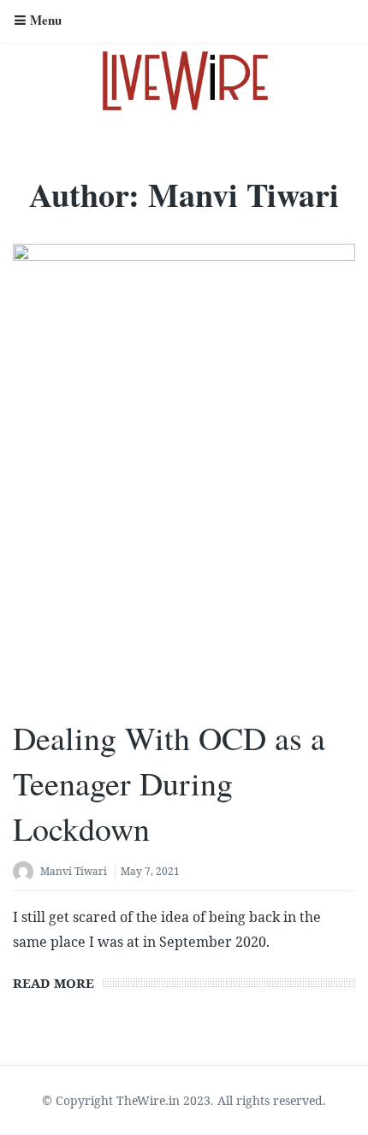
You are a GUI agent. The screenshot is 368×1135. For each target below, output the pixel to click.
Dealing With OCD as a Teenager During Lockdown (169, 783)
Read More (53, 982)
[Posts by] (26, 873)
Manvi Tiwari (73, 871)
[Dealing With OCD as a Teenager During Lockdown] (184, 472)
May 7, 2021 (150, 871)
